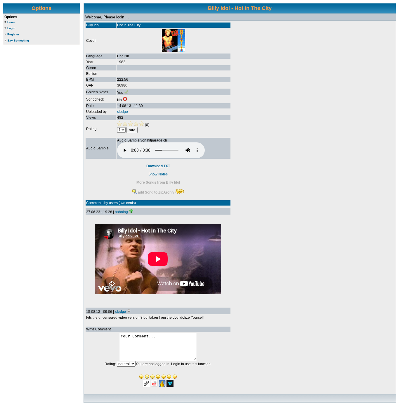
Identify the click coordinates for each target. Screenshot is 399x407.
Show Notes (158, 174)
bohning (121, 212)
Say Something (18, 40)
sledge (122, 112)
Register (13, 34)
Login (11, 28)
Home (11, 22)
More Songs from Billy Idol (158, 182)
